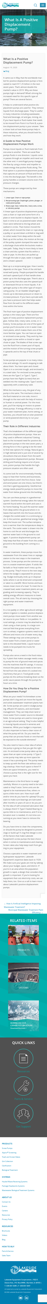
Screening (9, 1152)
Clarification (6, 1166)
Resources (6, 1215)
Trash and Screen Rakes (11, 1157)
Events (4, 1206)
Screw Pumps (7, 1148)
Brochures (6, 1231)
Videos (4, 1235)
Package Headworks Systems (13, 1186)
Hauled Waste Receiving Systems (14, 1181)
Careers (5, 1210)
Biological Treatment (10, 1170)
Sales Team (6, 1255)
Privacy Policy (7, 1219)
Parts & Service (7, 1251)
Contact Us (6, 1202)
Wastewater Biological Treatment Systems (18, 1190)
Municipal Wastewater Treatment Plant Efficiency (25, 911)
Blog (7, 71)
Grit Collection (7, 1161)
